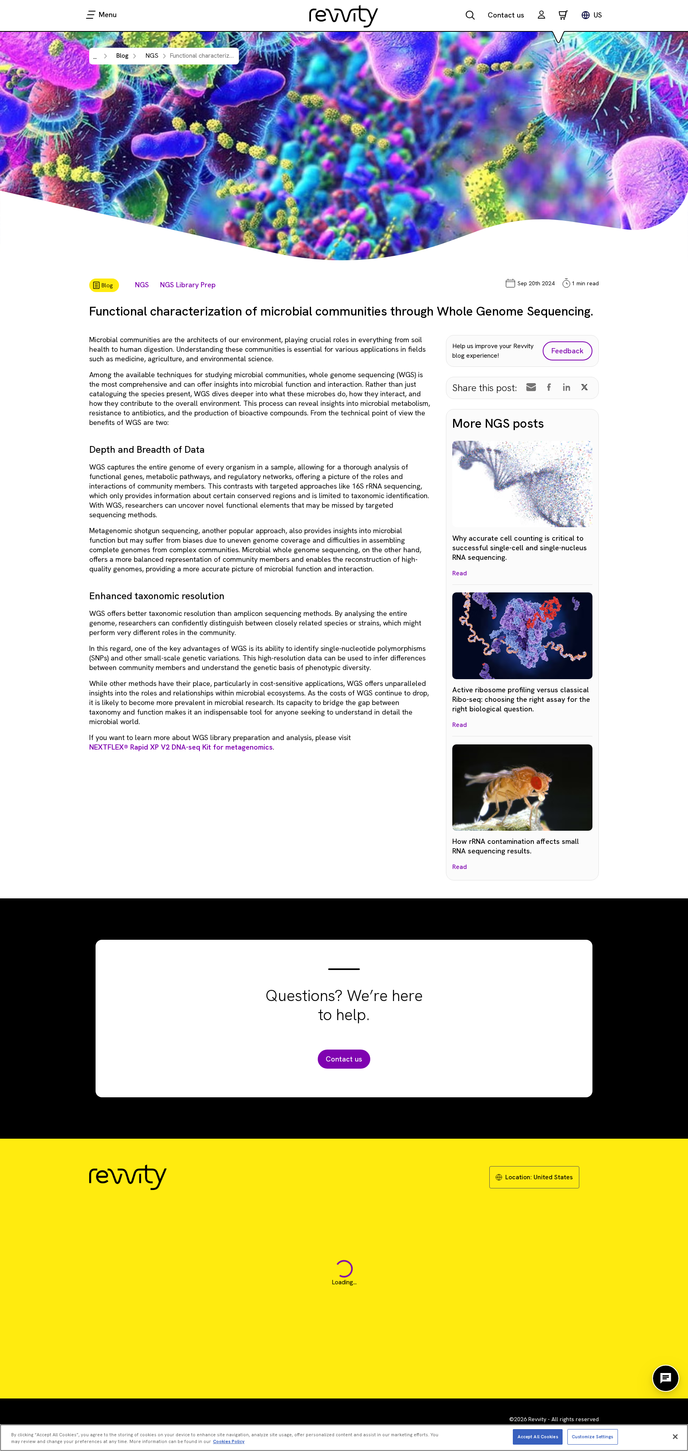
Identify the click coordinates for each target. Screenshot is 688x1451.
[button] (541, 15)
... (95, 57)
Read (459, 573)
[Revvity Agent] (665, 1378)
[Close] (675, 1436)
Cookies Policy (228, 1441)
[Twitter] (584, 387)
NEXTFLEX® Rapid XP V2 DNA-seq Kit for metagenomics (181, 747)
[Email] (531, 387)
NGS (142, 284)
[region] (344, 1437)
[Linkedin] (566, 387)
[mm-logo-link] (344, 16)
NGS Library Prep (188, 284)
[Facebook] (549, 387)
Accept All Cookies (538, 1436)
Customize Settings (593, 1436)
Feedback (567, 350)
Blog (122, 55)
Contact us (506, 14)
